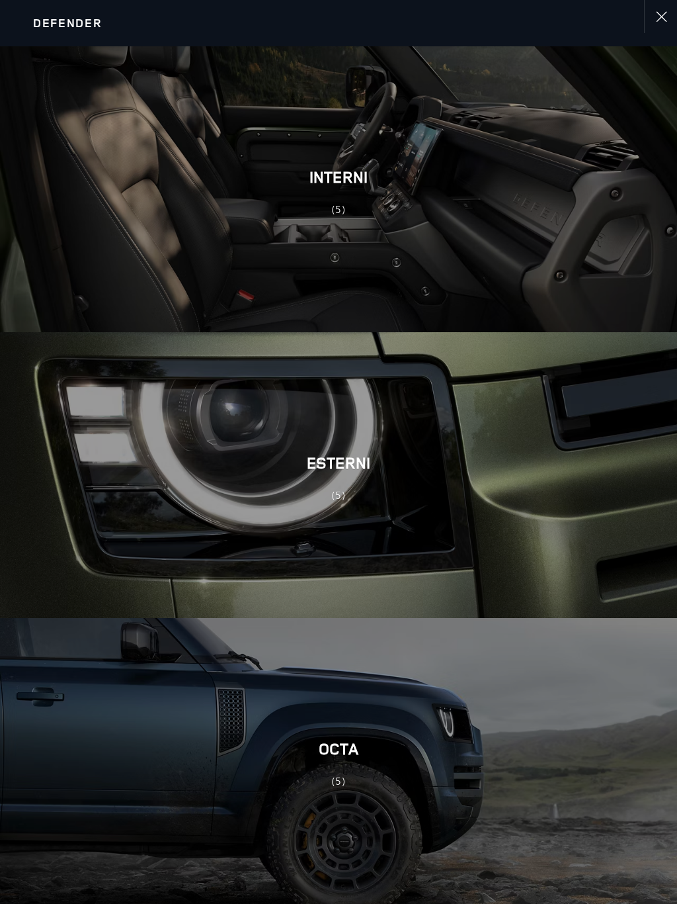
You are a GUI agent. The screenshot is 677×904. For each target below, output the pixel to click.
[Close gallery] (660, 16)
